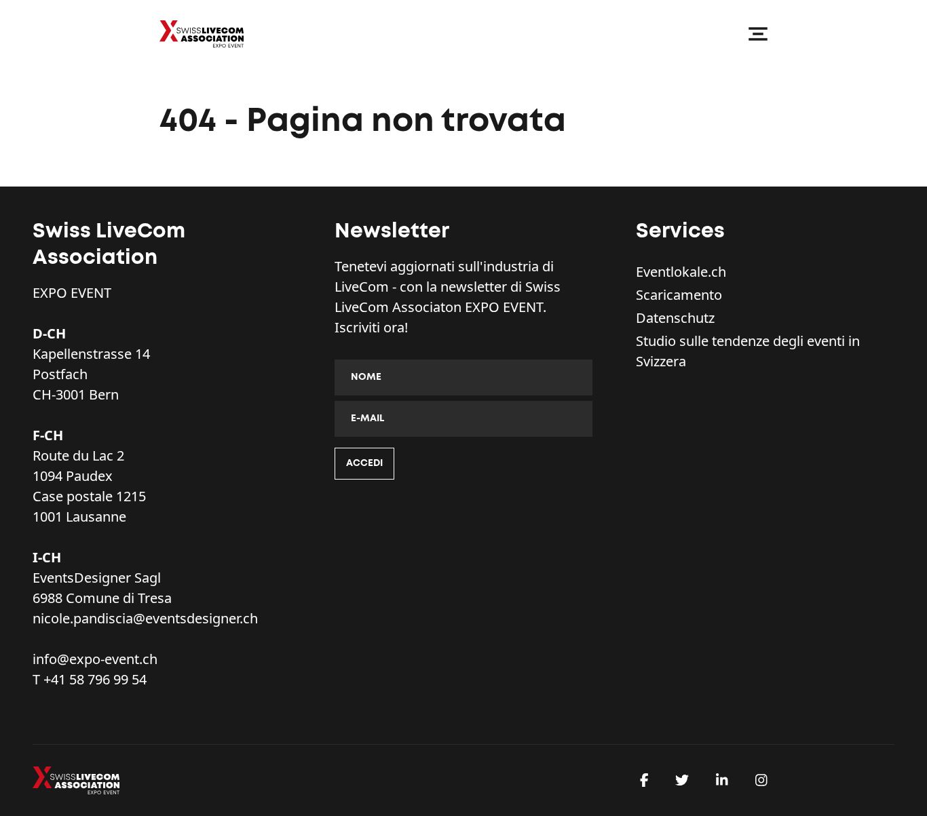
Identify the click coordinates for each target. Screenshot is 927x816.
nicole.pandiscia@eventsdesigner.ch (145, 618)
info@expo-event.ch (95, 659)
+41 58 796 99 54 (95, 679)
